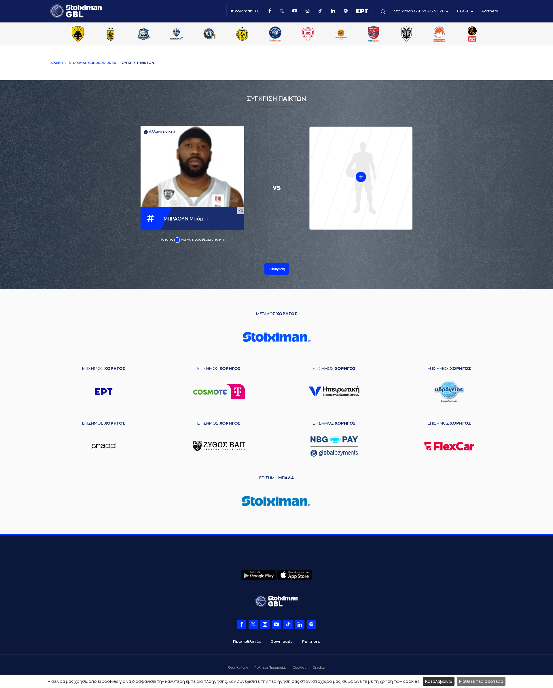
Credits (319, 667)
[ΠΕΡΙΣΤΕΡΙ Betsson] (439, 35)
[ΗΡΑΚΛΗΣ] (143, 35)
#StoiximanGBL (245, 11)
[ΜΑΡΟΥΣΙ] (242, 35)
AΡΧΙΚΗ (56, 62)
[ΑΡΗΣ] (110, 35)
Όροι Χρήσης (238, 667)
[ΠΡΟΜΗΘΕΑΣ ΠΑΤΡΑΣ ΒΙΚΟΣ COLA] (472, 35)
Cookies (299, 667)
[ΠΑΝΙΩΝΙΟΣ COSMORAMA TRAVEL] (373, 35)
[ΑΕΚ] (77, 35)
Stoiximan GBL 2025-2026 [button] (420, 11)
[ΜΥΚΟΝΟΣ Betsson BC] (275, 35)
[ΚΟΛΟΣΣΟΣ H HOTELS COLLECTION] (209, 35)
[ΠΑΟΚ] (406, 35)
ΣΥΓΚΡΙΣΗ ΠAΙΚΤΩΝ (138, 62)
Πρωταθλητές (247, 641)
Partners (490, 11)
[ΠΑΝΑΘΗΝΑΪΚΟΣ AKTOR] (340, 35)
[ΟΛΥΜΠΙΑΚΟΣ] (308, 35)
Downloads (281, 641)
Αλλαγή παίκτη (161, 131)
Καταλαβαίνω (438, 681)
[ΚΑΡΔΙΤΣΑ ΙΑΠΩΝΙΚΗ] (176, 35)
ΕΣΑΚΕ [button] (463, 11)
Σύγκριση (276, 269)
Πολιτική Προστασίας (270, 667)
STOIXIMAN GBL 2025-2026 (92, 62)
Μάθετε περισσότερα (481, 681)
